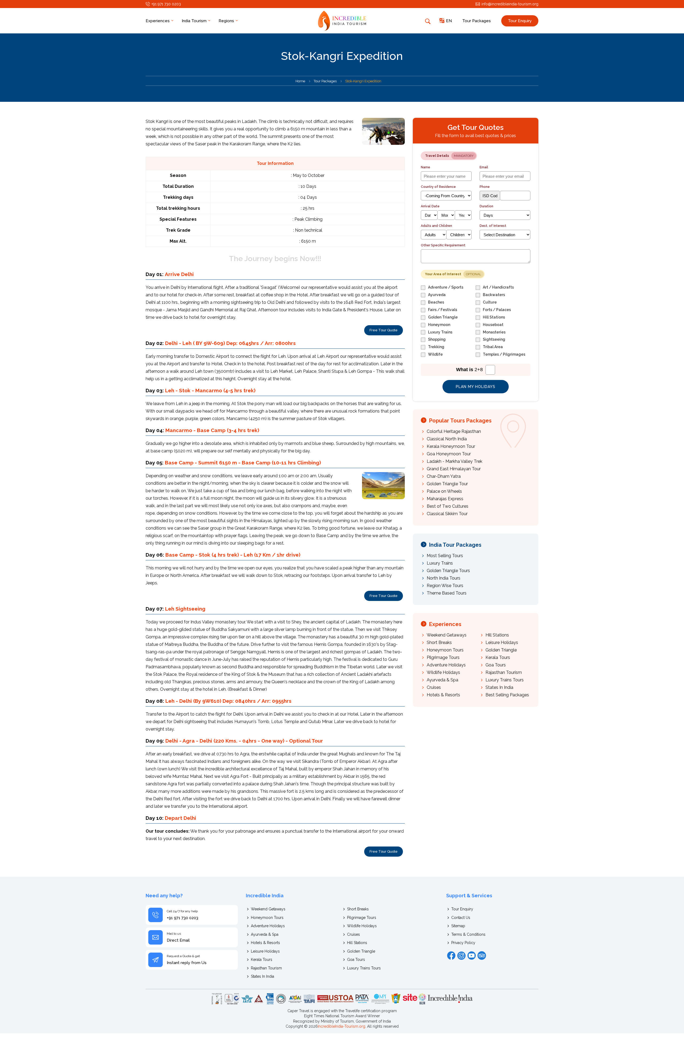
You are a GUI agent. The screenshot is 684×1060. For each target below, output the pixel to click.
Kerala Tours (497, 657)
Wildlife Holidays (443, 672)
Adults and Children (436, 226)
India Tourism (195, 20)
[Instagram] (461, 955)
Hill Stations (497, 635)
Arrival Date (430, 206)
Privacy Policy (463, 943)
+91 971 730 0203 (166, 4)
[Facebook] (451, 955)
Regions (227, 20)
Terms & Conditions (468, 934)
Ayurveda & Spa (442, 679)
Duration (486, 206)
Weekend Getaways (447, 635)
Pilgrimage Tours (443, 657)
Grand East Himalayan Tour (454, 468)
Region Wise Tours (445, 585)
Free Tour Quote (384, 330)
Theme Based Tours (447, 593)
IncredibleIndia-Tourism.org (341, 1026)
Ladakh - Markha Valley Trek (454, 461)
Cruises (434, 687)
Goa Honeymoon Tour (449, 453)
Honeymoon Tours (445, 650)
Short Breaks (439, 642)
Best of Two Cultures (447, 506)
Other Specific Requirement (443, 245)
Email (484, 167)
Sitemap (458, 926)
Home (300, 81)
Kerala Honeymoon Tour (451, 446)
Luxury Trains (440, 563)
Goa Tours (495, 664)
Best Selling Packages (507, 694)
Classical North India (447, 438)
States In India (499, 687)
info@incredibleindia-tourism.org (509, 4)
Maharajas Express (445, 498)
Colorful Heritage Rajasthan (454, 431)
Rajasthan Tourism (503, 672)
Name (425, 167)
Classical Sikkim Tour (447, 513)
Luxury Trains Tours (504, 679)
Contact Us (460, 917)
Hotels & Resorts (443, 694)
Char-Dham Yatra (444, 476)
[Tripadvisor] (481, 955)
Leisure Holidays (501, 642)
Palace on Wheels (444, 491)
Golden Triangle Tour (447, 483)
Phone (485, 187)
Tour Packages (476, 20)
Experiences (158, 20)
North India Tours (443, 578)
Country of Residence (438, 187)
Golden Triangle (501, 650)
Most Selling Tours (445, 555)
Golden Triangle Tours (448, 570)
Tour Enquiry (520, 20)
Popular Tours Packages (460, 420)
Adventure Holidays (446, 664)
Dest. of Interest (493, 226)
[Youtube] (471, 955)
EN (449, 20)
